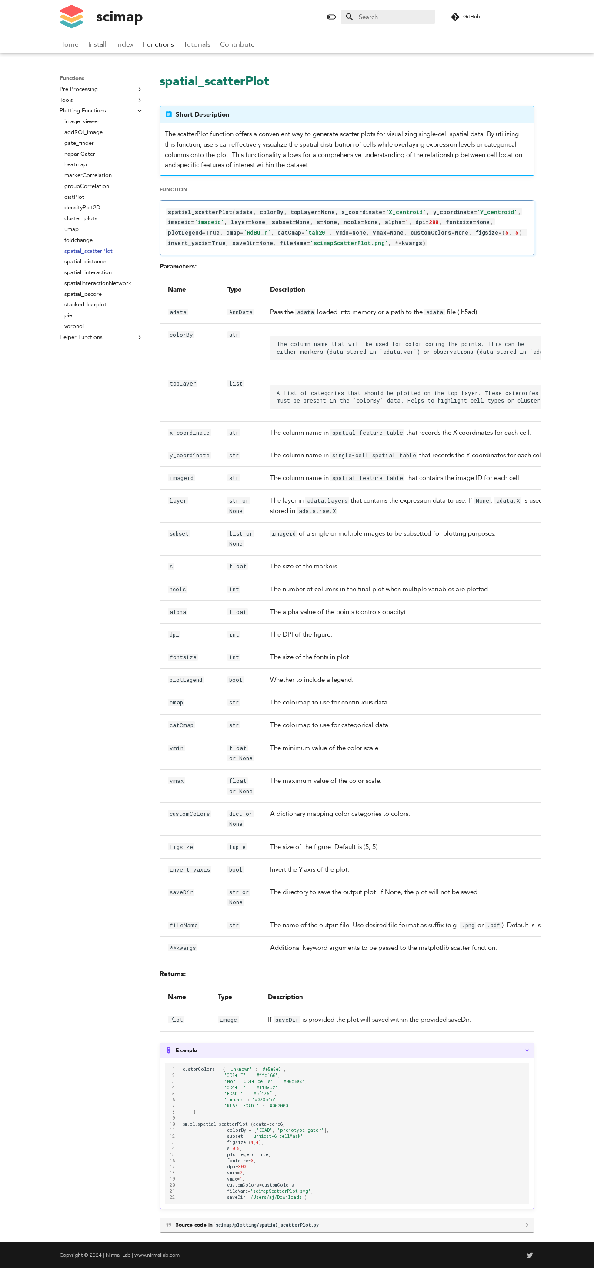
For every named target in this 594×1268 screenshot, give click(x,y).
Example (186, 1050)
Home (69, 44)
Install (98, 44)
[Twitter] (530, 1255)
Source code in (247, 1224)
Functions (158, 44)
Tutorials (197, 44)
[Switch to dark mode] (332, 17)
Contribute (237, 44)
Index (125, 44)
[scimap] (71, 17)
